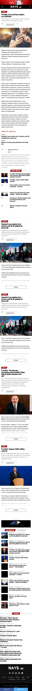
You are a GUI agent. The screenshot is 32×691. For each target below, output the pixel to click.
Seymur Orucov (10, 25)
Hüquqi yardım (12, 679)
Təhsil (27, 677)
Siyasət (4, 677)
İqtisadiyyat (11, 677)
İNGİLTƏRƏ (13, 131)
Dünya (23, 677)
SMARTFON (5, 131)
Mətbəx (23, 679)
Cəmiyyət (18, 677)
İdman (18, 679)
